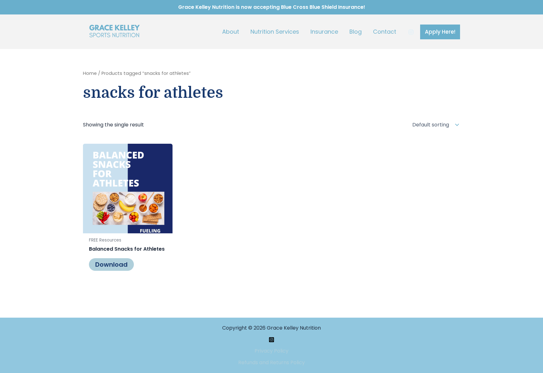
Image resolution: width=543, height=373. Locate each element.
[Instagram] (411, 32)
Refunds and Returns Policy (271, 362)
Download (111, 264)
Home (90, 73)
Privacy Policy (271, 350)
